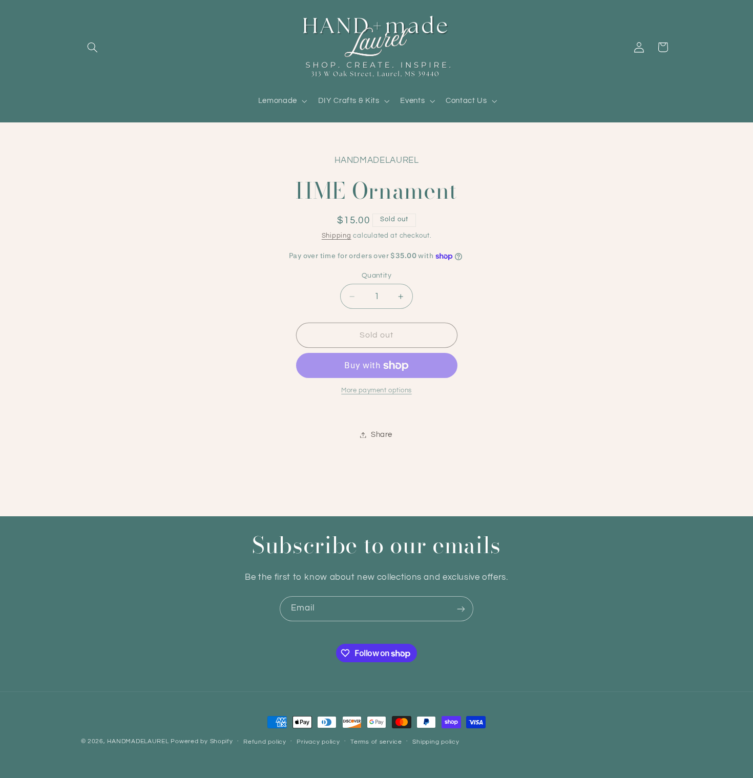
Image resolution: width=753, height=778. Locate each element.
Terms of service (376, 742)
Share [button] (381, 434)
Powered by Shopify (202, 741)
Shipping (336, 236)
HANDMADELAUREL (138, 741)
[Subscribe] (461, 608)
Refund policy (264, 742)
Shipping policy (435, 742)
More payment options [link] (376, 391)
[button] (92, 47)
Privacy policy (318, 742)
